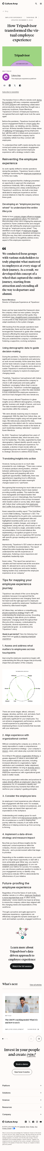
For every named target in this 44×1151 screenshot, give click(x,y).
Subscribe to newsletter (10, 92)
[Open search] (36, 4)
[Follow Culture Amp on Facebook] (31, 1143)
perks (34, 124)
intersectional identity (29, 818)
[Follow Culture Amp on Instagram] (35, 1143)
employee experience (32, 173)
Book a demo (22, 1064)
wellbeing (8, 131)
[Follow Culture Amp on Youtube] (39, 1143)
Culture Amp (16, 75)
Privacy (32, 1148)
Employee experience (13, 17)
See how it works (22, 1072)
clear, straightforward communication (25, 317)
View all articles (36, 985)
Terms (27, 1148)
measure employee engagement (15, 864)
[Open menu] (41, 4)
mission (5, 751)
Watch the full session (22, 966)
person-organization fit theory (27, 756)
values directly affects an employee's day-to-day (21, 782)
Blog (6, 11)
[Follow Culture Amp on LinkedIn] (24, 1143)
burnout (31, 449)
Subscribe (22, 1148)
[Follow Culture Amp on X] (28, 1143)
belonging (20, 131)
